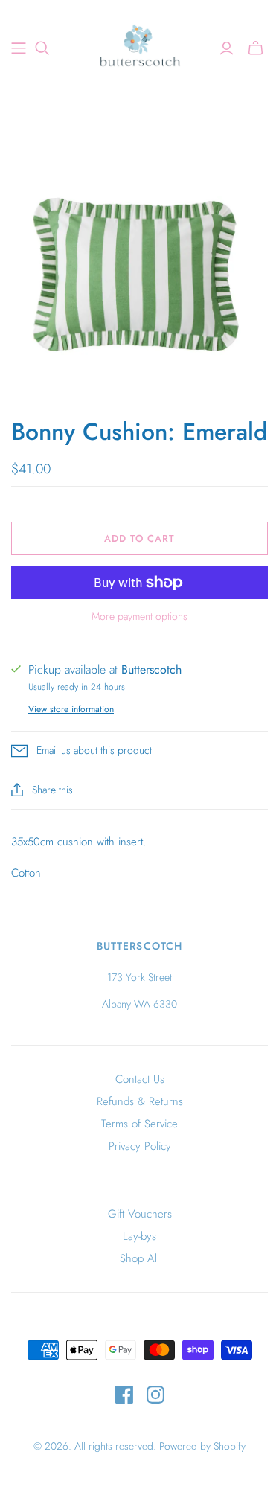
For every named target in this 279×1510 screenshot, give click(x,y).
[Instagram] (155, 1395)
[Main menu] (18, 48)
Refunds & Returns (140, 1101)
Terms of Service (139, 1124)
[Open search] (42, 48)
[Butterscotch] (139, 46)
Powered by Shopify (202, 1446)
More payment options (139, 617)
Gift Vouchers (140, 1214)
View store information (71, 709)
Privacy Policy (140, 1146)
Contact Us (139, 1079)
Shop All (139, 1258)
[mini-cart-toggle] (255, 48)
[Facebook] (124, 1395)
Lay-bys (139, 1236)
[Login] (226, 48)
